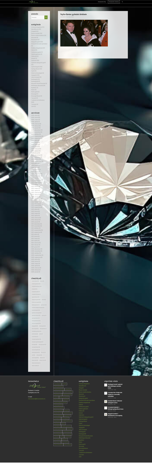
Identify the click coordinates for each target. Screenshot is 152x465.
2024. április (34, 167)
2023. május (34, 188)
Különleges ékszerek (37, 85)
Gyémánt (33, 60)
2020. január (34, 272)
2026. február (35, 126)
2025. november (35, 132)
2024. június (34, 165)
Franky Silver (71, 17)
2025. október (35, 134)
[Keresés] (122, 2)
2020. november (35, 251)
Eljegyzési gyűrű (35, 42)
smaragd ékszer (36, 347)
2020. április (34, 266)
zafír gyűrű (39, 355)
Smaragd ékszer (35, 96)
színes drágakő (36, 349)
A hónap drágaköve (36, 27)
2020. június (34, 261)
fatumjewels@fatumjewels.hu (36, 399)
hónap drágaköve (36, 323)
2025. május (34, 145)
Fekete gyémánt (35, 54)
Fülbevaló (34, 56)
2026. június (34, 117)
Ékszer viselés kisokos (37, 35)
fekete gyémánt (36, 305)
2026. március (35, 124)
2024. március (35, 170)
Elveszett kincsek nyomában (39, 44)
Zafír (32, 106)
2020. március (35, 268)
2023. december (35, 174)
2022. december (35, 199)
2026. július (34, 115)
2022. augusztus (35, 207)
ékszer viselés (35, 365)
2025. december (35, 130)
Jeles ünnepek (35, 77)
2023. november (35, 176)
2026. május (34, 120)
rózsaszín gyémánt (36, 339)
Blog (42, 281)
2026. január (34, 128)
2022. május (34, 213)
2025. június (34, 142)
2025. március (35, 149)
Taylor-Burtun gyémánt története (73, 14)
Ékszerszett (34, 40)
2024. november (35, 157)
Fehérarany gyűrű (36, 52)
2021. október (35, 228)
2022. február (35, 220)
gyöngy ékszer (36, 318)
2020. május (34, 264)
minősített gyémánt (36, 331)
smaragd (34, 344)
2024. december (35, 155)
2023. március (35, 193)
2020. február (35, 270)
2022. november (35, 201)
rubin (41, 334)
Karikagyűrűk (35, 81)
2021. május (34, 238)
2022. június (34, 211)
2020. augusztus (36, 257)
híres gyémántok (36, 320)
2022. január (34, 222)
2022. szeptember (36, 205)
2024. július (34, 163)
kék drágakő (35, 328)
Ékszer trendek (35, 33)
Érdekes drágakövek (37, 48)
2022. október (35, 203)
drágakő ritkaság (36, 294)
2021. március (35, 243)
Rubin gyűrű (34, 92)
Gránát (33, 58)
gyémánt (44, 305)
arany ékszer (35, 281)
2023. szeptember (36, 180)
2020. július (34, 259)
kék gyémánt (43, 328)
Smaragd (33, 94)
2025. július (34, 140)
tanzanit (43, 352)
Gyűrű (33, 71)
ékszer (42, 357)
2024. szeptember (36, 161)
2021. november (35, 226)
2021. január (34, 247)
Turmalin (33, 104)
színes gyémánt (36, 352)
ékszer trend (43, 360)
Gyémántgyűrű (35, 67)
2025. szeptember (36, 136)
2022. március (35, 218)
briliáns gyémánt (36, 283)
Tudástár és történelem (38, 100)
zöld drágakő (35, 357)
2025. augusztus (35, 138)
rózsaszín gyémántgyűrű (37, 342)
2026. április (34, 122)
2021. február (34, 245)
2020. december (35, 249)
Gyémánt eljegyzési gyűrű (38, 63)
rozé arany (35, 334)
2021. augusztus (35, 232)
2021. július (34, 234)
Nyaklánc (34, 88)
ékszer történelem (36, 363)
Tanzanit (33, 98)
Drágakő (33, 31)
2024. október (35, 159)
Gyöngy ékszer (35, 69)
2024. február (35, 172)
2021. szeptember (36, 230)
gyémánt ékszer (36, 315)
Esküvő (33, 50)
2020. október (35, 253)
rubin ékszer (35, 336)
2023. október (35, 178)
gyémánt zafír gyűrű (36, 312)
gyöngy (44, 315)
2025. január (34, 153)
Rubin (33, 90)
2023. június (34, 186)
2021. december (35, 224)
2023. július (34, 184)
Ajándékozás (34, 29)
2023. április (34, 190)
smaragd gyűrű (42, 344)
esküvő (44, 299)
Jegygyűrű (34, 75)
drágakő (34, 289)
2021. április (34, 241)
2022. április (34, 215)
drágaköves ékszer (36, 286)
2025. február (35, 151)
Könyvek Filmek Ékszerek (38, 83)
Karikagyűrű (34, 79)
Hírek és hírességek (36, 73)
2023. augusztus (36, 182)
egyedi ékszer (35, 297)
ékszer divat (35, 360)
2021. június (34, 236)
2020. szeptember (36, 255)
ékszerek (33, 37)
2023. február (35, 195)
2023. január (34, 197)
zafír (33, 355)
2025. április (34, 147)
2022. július (34, 209)
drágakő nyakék (36, 291)
